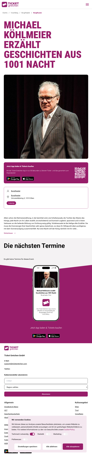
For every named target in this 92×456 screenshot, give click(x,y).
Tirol (77, 410)
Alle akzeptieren (72, 446)
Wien (77, 407)
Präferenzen (16, 439)
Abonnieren (46, 394)
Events (5, 13)
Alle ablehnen (51, 446)
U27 (5, 410)
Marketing (57, 434)
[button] (46, 233)
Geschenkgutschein (12, 414)
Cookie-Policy (69, 429)
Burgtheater (26, 13)
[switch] (32, 434)
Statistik (40, 434)
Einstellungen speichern (27, 446)
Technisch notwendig (20, 434)
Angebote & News (11, 407)
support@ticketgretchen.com (15, 364)
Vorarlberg (14, 13)
